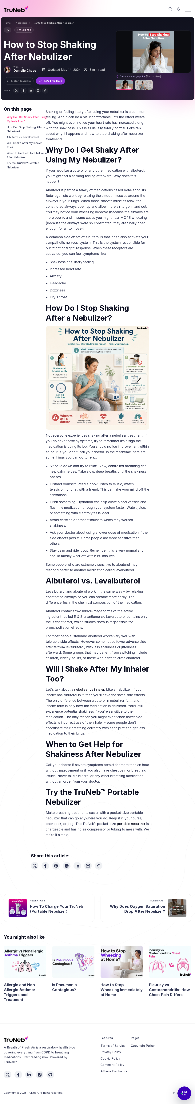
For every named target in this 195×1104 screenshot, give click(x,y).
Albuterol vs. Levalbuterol (23, 137)
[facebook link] (18, 1074)
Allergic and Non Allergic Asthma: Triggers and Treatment (19, 992)
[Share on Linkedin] (31, 90)
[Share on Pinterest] (56, 866)
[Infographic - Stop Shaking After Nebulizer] (144, 85)
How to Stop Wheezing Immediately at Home (122, 989)
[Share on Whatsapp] (66, 866)
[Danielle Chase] (7, 69)
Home (7, 23)
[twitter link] (7, 1074)
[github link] (50, 1074)
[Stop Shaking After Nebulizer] (124, 85)
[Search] (170, 9)
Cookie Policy (110, 1058)
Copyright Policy (143, 1046)
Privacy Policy (111, 1052)
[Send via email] (38, 90)
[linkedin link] (29, 1074)
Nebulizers (21, 23)
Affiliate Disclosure (114, 1071)
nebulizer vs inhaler (89, 689)
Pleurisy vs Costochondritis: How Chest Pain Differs (169, 989)
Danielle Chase (25, 70)
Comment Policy (112, 1065)
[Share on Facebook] (23, 90)
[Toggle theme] (179, 9)
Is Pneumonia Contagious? (64, 987)
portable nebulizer (131, 824)
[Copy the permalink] (45, 90)
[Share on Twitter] (16, 90)
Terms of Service (113, 1046)
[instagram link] (39, 1074)
